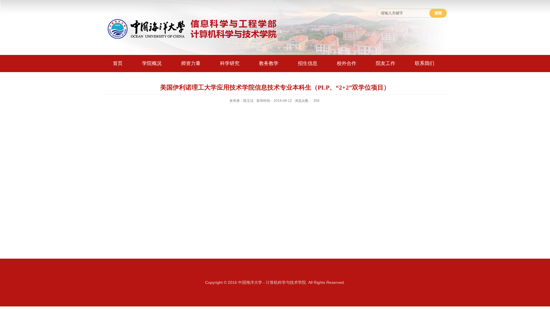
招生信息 (307, 63)
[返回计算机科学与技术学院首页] (192, 19)
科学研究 (229, 63)
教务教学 (268, 63)
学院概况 (152, 63)
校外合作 (346, 63)
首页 (118, 63)
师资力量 (191, 63)
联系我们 (424, 63)
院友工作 (385, 63)
